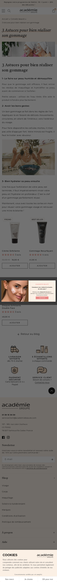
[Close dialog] (54, 282)
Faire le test (42, 298)
